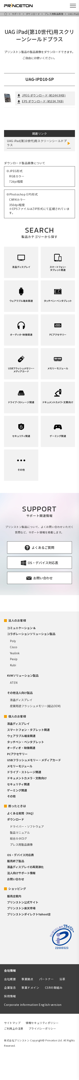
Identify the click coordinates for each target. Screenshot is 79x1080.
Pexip (13, 659)
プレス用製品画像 (54, 13)
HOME (5, 13)
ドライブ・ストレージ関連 (24, 772)
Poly (13, 641)
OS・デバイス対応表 (20, 855)
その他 (11, 796)
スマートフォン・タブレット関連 (28, 730)
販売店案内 (14, 896)
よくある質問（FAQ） (21, 813)
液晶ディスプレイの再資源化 (25, 867)
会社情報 (10, 970)
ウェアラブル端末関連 (21, 736)
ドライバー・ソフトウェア (27, 826)
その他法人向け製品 (20, 693)
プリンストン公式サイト (22, 902)
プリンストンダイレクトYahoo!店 (29, 914)
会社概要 (10, 979)
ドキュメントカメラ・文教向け (27, 778)
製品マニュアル (20, 832)
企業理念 (10, 988)
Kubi (13, 665)
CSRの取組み (54, 988)
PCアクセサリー (17, 754)
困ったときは (17, 806)
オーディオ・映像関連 (21, 748)
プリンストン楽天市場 (21, 908)
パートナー (46, 979)
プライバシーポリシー (42, 1028)
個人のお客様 (17, 716)
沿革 (62, 979)
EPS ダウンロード (43, 101)
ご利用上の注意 (13, 1028)
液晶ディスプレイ (21, 700)
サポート (16, 13)
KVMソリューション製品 (22, 675)
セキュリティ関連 (18, 784)
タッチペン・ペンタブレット (25, 742)
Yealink (14, 653)
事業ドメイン (30, 988)
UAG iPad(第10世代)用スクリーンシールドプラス (37, 143)
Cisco (13, 647)
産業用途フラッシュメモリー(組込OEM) (35, 706)
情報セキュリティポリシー (42, 1023)
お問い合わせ (15, 879)
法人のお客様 (17, 620)
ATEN (13, 683)
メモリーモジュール (19, 766)
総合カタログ (18, 838)
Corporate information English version (33, 1005)
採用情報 (10, 996)
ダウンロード (33, 13)
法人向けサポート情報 (21, 873)
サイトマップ (12, 1023)
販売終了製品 (15, 861)
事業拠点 (27, 979)
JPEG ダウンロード (43, 95)
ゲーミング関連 (17, 790)
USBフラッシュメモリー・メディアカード (34, 760)
